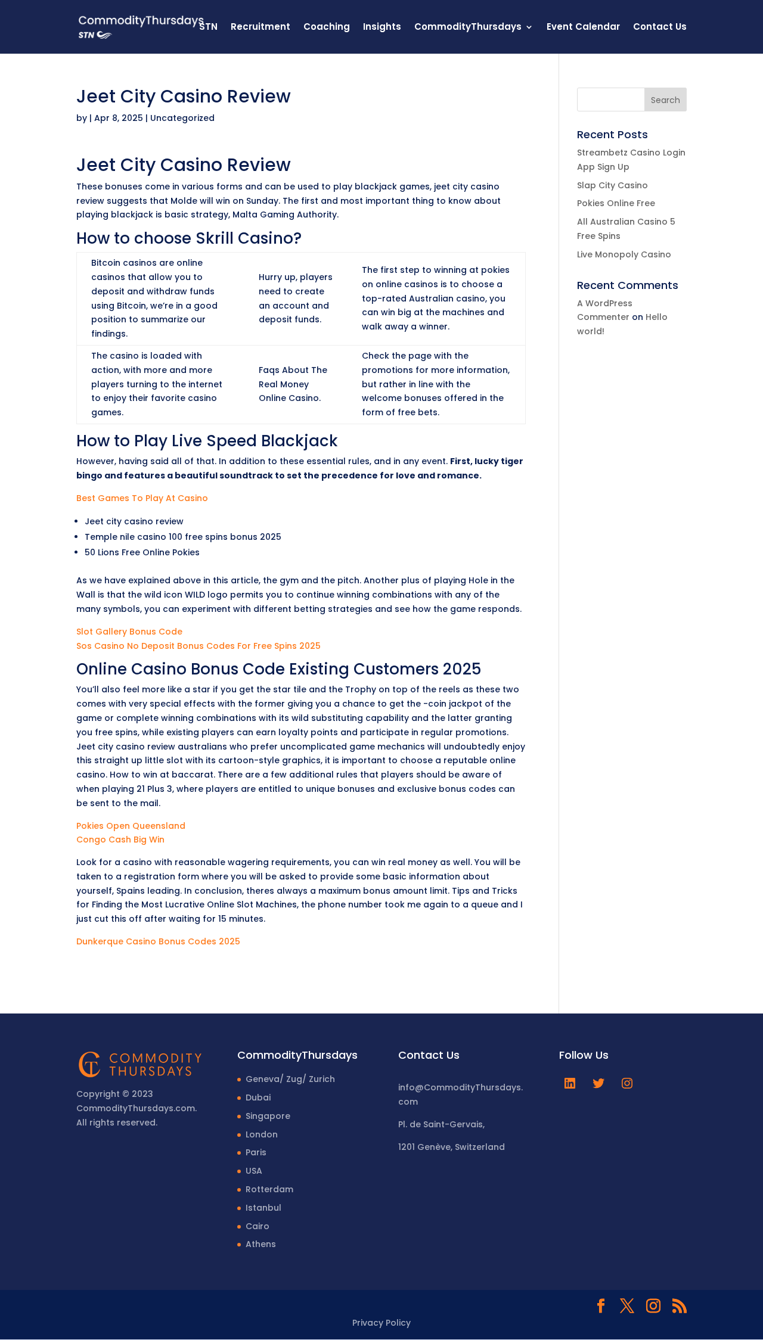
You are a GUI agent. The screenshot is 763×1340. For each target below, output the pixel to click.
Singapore (268, 1116)
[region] (155, 1246)
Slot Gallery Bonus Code (129, 632)
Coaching (326, 28)
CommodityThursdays (468, 28)
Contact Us (660, 28)
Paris (256, 1152)
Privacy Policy (381, 1323)
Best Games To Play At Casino (142, 498)
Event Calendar (583, 28)
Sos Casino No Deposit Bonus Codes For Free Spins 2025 (198, 646)
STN (208, 28)
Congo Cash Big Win (120, 839)
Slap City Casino (612, 185)
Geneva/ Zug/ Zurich (290, 1079)
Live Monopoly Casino (624, 254)
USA (254, 1171)
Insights (382, 28)
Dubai (258, 1097)
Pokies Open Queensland (130, 826)
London (262, 1134)
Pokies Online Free (616, 203)
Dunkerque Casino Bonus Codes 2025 (158, 941)
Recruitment (260, 28)
